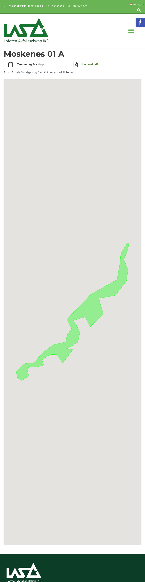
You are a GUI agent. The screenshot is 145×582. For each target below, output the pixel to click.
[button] (140, 22)
